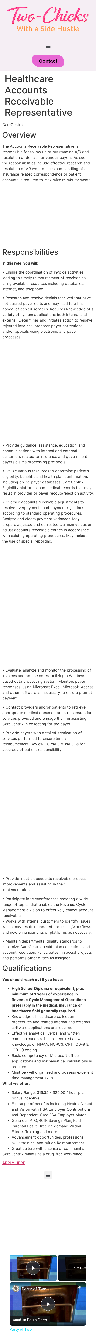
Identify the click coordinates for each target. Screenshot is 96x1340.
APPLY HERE (13, 1162)
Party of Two (34, 1289)
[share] (78, 1287)
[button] (48, 46)
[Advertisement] (48, 391)
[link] (15, 1288)
